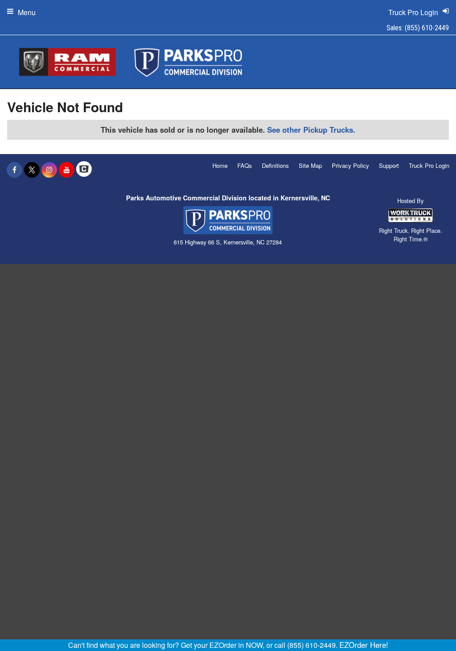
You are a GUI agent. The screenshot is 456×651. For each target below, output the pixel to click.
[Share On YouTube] (66, 169)
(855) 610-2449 (427, 28)
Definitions (275, 165)
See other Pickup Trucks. (311, 129)
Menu (27, 12)
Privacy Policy (350, 165)
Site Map (310, 165)
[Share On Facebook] (14, 169)
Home (220, 165)
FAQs (244, 165)
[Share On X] (32, 169)
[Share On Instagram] (49, 169)
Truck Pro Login (429, 165)
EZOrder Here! (363, 644)
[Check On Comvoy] (84, 169)
